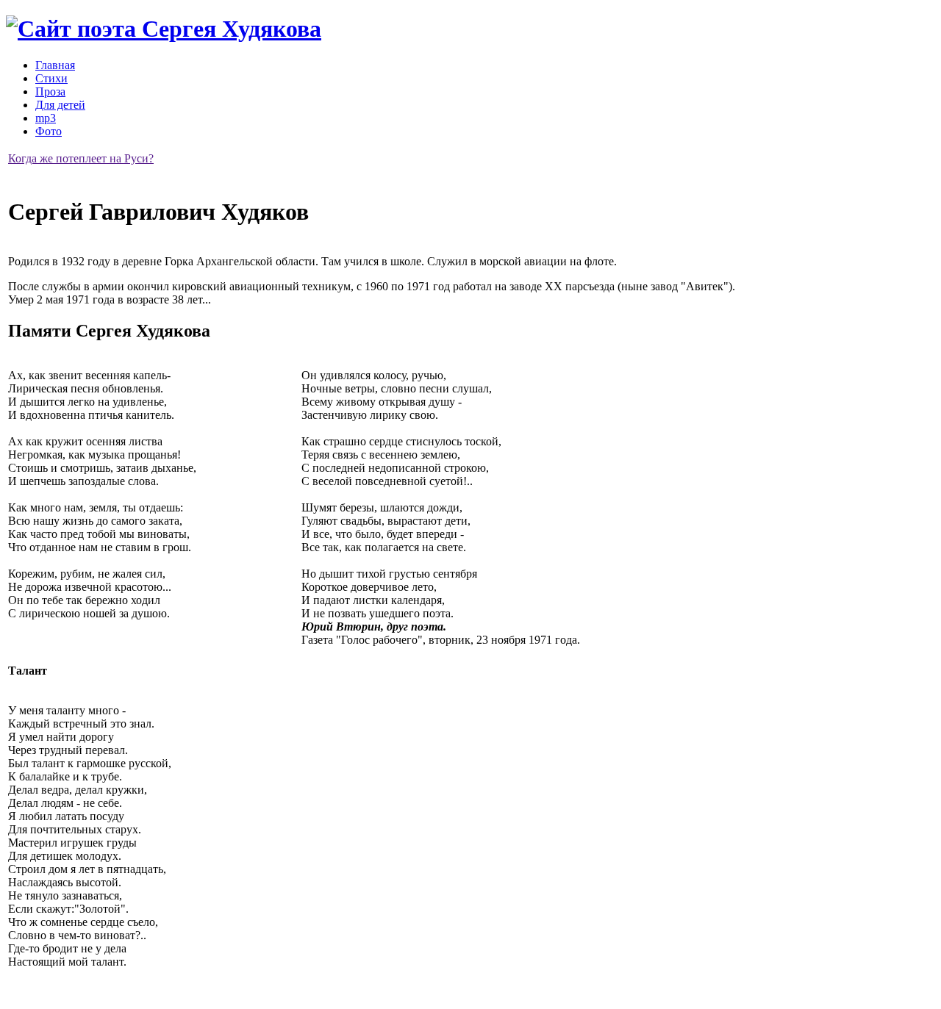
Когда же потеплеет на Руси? (81, 158)
